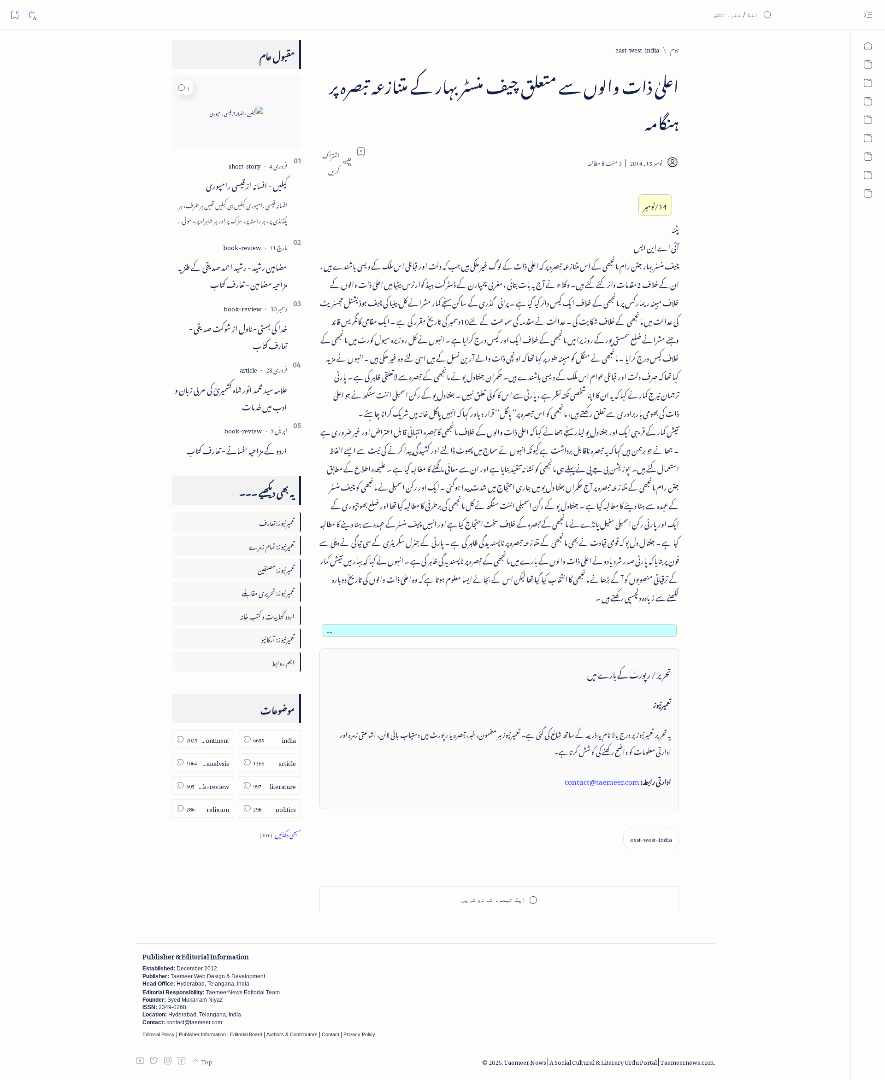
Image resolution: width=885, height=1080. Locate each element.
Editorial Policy (158, 1034)
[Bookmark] (14, 14)
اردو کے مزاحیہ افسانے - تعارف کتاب (236, 449)
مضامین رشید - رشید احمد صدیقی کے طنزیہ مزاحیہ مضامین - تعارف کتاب (232, 274)
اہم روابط (283, 662)
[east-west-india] (651, 838)
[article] (248, 368)
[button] (184, 87)
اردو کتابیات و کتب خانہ (267, 615)
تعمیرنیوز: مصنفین (276, 568)
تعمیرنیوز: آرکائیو (278, 638)
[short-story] (244, 164)
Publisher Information (202, 1034)
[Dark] (32, 15)
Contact (330, 1034)
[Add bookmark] (361, 151)
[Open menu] (868, 15)
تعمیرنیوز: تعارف (277, 522)
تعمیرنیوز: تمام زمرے (272, 545)
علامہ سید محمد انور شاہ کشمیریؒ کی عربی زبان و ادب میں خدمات (231, 397)
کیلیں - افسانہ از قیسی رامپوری (246, 184)
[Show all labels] (280, 833)
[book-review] (242, 246)
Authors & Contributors (292, 1034)
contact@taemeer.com (602, 780)
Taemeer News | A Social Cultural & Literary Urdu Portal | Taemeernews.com (609, 1060)
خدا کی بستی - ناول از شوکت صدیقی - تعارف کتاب (238, 335)
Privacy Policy (359, 1034)
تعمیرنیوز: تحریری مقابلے (268, 592)
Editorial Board (246, 1034)
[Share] (335, 162)
